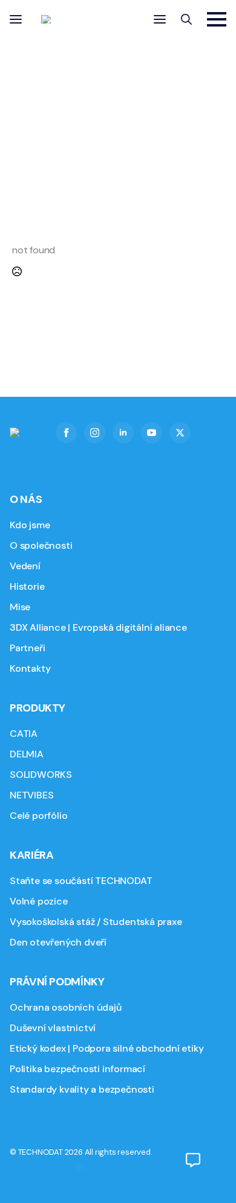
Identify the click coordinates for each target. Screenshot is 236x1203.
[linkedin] (123, 432)
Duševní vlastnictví (53, 1027)
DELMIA (27, 754)
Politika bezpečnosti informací (77, 1068)
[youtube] (151, 432)
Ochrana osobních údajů (66, 1007)
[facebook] (66, 432)
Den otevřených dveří (58, 942)
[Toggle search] (186, 19)
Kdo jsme (30, 525)
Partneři (27, 648)
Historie (27, 586)
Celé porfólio (38, 815)
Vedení (25, 566)
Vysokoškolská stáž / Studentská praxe (96, 921)
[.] (193, 1160)
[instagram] (94, 432)
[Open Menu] (16, 19)
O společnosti (41, 545)
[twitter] (180, 432)
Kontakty (30, 668)
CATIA (24, 733)
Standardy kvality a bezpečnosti (82, 1089)
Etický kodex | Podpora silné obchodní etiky (106, 1048)
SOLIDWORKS (41, 774)
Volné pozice (39, 901)
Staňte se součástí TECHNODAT (81, 880)
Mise (20, 607)
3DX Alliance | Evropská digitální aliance (98, 627)
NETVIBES (31, 795)
